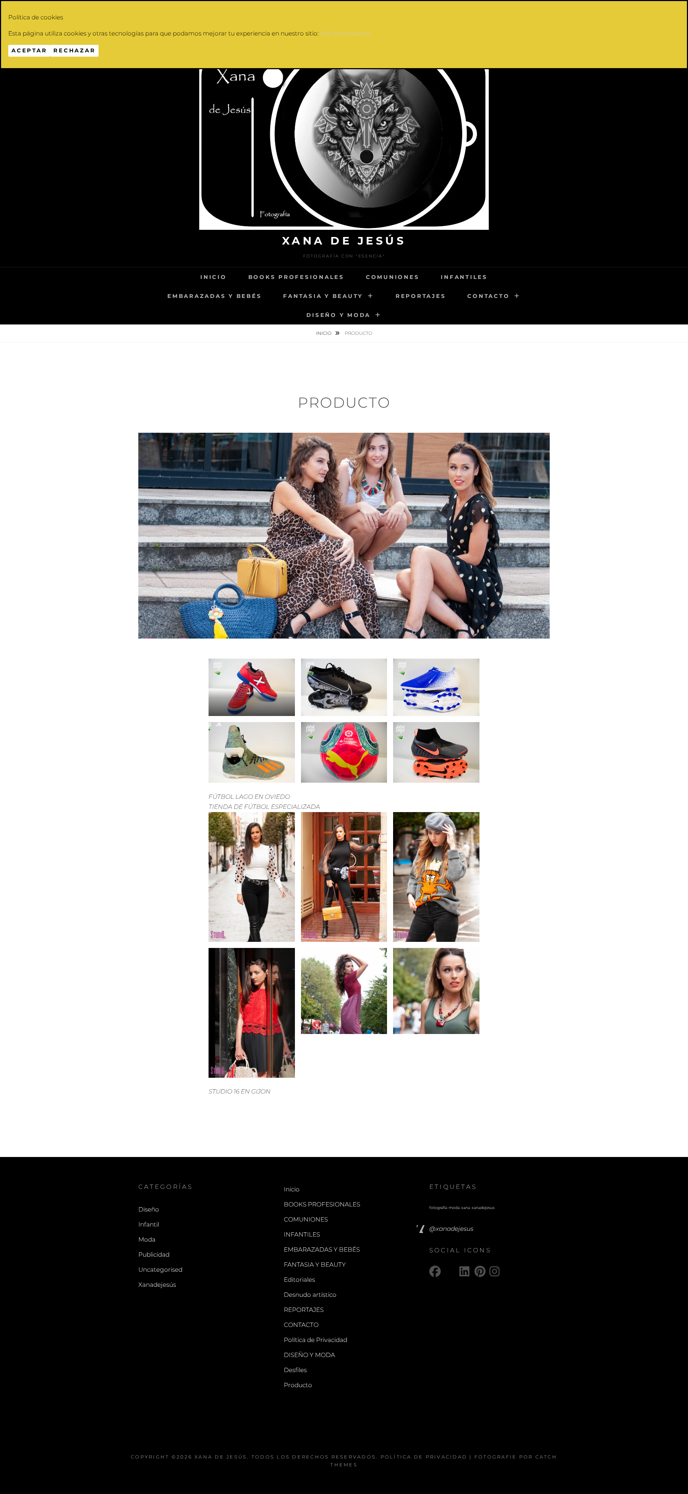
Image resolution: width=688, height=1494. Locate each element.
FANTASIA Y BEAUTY (323, 296)
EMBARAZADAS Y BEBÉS (214, 296)
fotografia (438, 1207)
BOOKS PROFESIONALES (296, 277)
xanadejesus (483, 1207)
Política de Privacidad (315, 1339)
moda (454, 1207)
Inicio (213, 277)
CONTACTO (488, 296)
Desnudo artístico (310, 1294)
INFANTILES (464, 277)
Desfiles (295, 1370)
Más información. (345, 33)
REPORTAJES (421, 296)
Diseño (148, 1209)
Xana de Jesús (344, 240)
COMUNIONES (393, 277)
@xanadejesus (451, 1228)
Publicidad (153, 1254)
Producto (298, 1385)
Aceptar (29, 50)
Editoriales (299, 1279)
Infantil (148, 1224)
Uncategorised (160, 1269)
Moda (147, 1239)
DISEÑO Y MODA (338, 315)
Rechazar (74, 50)
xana (465, 1207)
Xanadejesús (157, 1284)
